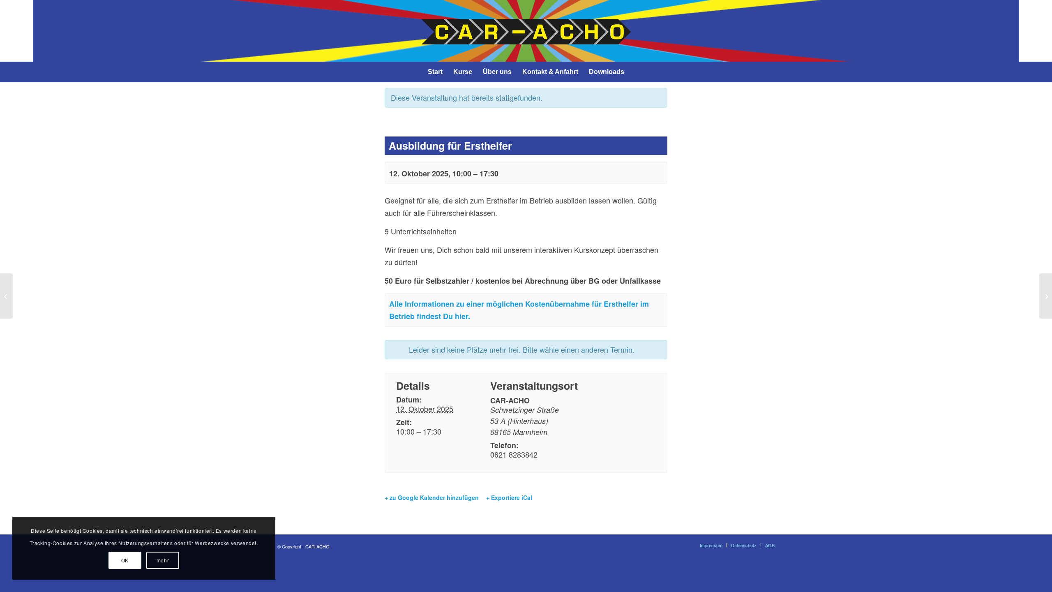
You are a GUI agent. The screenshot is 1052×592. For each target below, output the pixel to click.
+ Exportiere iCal (509, 497)
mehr (163, 560)
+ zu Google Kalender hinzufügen (432, 497)
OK (125, 560)
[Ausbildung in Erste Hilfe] (6, 296)
